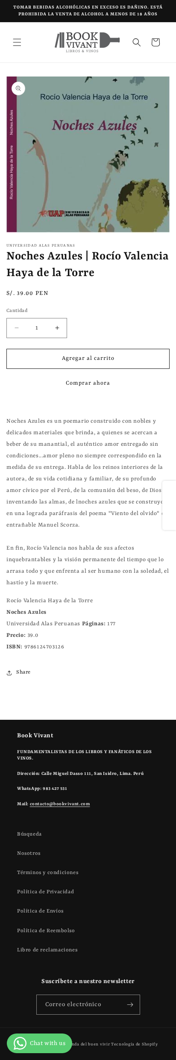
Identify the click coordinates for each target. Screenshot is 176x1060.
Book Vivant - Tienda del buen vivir (72, 1044)
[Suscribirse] (130, 1005)
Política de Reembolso (46, 931)
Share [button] (23, 672)
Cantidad (16, 311)
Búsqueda (29, 834)
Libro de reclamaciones (47, 950)
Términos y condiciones (47, 873)
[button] (17, 42)
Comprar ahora (88, 383)
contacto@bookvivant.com (60, 804)
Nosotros (29, 854)
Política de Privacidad (45, 892)
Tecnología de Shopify (134, 1044)
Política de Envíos (40, 911)
